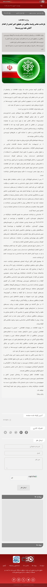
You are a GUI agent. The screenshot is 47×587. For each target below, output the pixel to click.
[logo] (28, 559)
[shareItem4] (10, 432)
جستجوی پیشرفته (14, 566)
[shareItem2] (21, 432)
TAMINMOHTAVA (28, 585)
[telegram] (28, 580)
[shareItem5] (5, 432)
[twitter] (23, 580)
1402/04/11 (6, 13)
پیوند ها (34, 566)
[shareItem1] (26, 432)
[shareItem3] (16, 432)
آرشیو (4, 566)
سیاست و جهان (33, 13)
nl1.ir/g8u (6, 420)
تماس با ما (26, 566)
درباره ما (42, 566)
